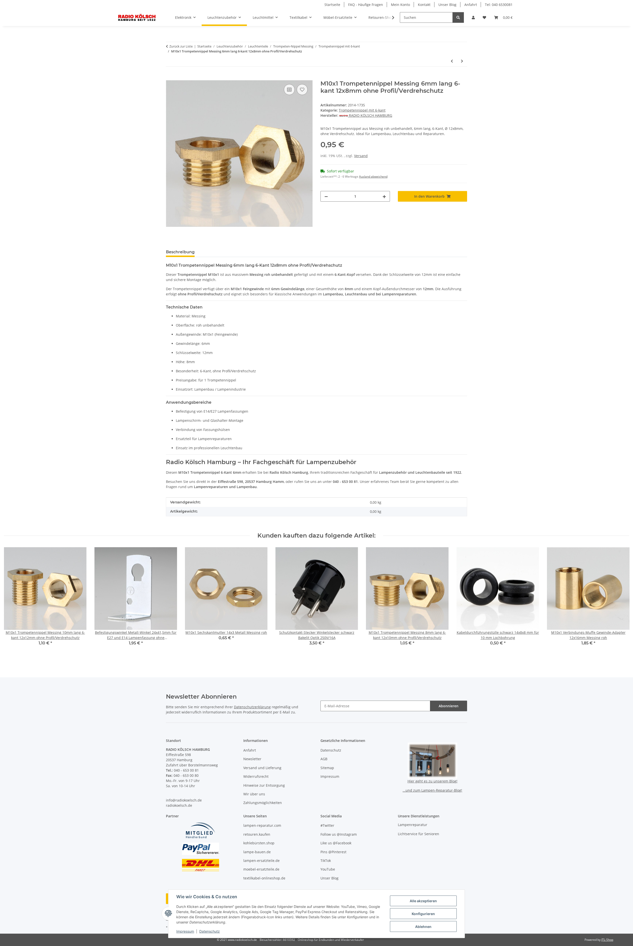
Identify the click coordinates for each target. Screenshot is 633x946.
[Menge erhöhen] (384, 196)
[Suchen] (458, 17)
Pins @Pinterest (333, 852)
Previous (12, 602)
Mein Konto (400, 4)
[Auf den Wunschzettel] (302, 89)
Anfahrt (470, 4)
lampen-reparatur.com (262, 825)
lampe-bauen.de (257, 852)
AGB (323, 759)
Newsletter (252, 759)
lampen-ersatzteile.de (261, 860)
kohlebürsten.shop (258, 843)
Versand (361, 155)
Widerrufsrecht (256, 776)
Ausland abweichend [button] (373, 176)
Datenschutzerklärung (252, 707)
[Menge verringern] (326, 196)
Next (621, 602)
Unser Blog (447, 4)
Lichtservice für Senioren (418, 833)
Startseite (332, 4)
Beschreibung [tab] (180, 252)
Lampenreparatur (412, 824)
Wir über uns (254, 794)
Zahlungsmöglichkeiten (262, 802)
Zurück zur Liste (181, 46)
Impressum (185, 931)
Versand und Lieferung (262, 767)
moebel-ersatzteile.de (261, 869)
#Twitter (327, 825)
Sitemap (327, 767)
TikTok (325, 860)
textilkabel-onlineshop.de (264, 878)
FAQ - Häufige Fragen (365, 4)
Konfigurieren (423, 914)
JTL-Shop (607, 940)
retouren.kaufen (256, 834)
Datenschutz (209, 931)
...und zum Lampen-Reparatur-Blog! (432, 790)
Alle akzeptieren (423, 901)
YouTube (327, 869)
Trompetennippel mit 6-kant (362, 110)
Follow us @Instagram (338, 834)
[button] (473, 17)
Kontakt (424, 4)
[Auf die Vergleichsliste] (289, 89)
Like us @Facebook (335, 843)
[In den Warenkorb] (170, 77)
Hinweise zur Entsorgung (264, 785)
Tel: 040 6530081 (499, 4)
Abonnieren (448, 706)
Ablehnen (423, 926)
